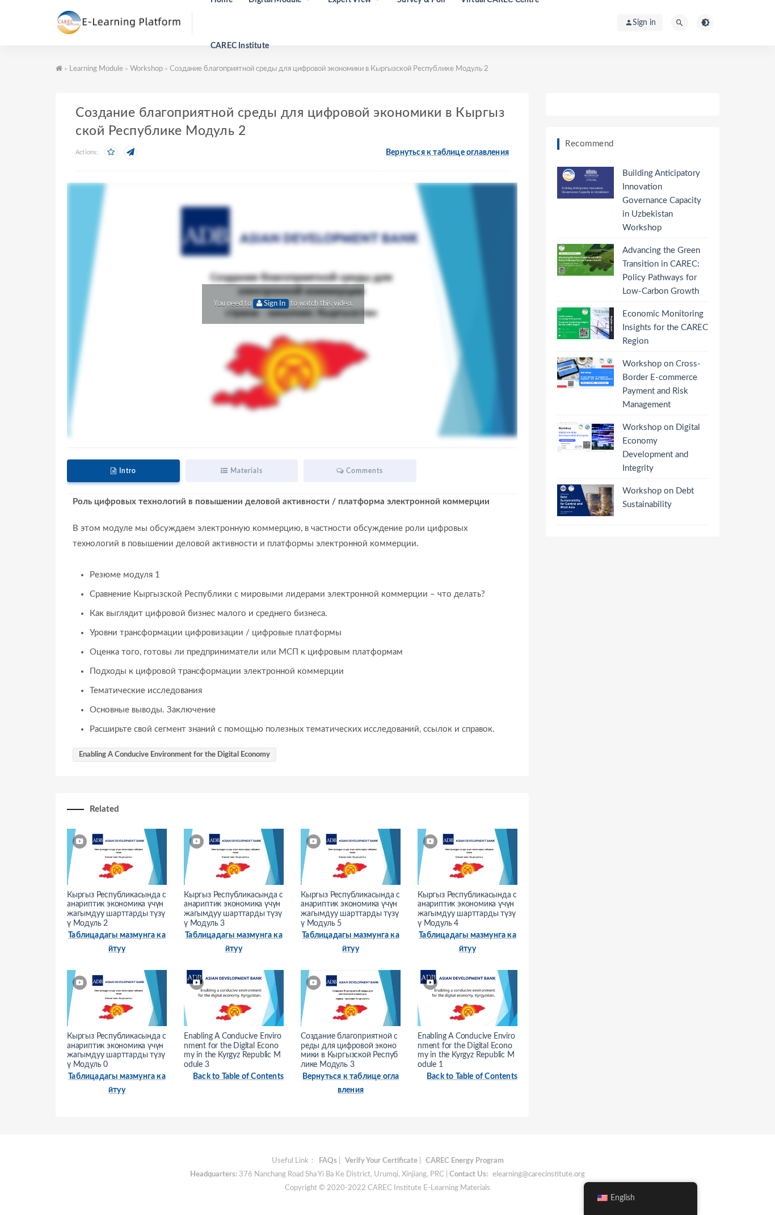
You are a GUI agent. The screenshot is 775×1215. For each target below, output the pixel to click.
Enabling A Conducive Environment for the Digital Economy (174, 754)
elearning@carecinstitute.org (538, 1174)
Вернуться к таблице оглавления (447, 153)
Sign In (273, 303)
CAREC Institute (239, 46)
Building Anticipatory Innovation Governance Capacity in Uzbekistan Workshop (661, 200)
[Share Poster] (130, 152)
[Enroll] (111, 152)
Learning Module (96, 69)
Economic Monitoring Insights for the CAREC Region (665, 327)
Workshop (146, 69)
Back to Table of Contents (238, 1077)
